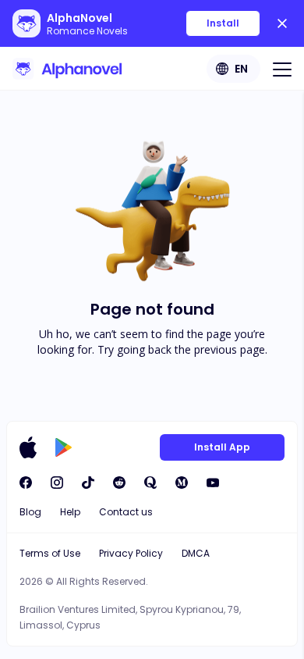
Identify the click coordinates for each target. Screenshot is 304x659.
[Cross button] (282, 23)
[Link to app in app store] (28, 447)
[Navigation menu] (282, 69)
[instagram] (57, 482)
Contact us (126, 511)
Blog (30, 511)
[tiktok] (88, 482)
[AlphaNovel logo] (67, 68)
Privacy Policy (131, 553)
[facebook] (25, 482)
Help (70, 511)
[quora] (150, 482)
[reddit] (119, 482)
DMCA (196, 553)
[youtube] (213, 482)
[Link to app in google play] (63, 447)
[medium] (181, 482)
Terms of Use (49, 553)
